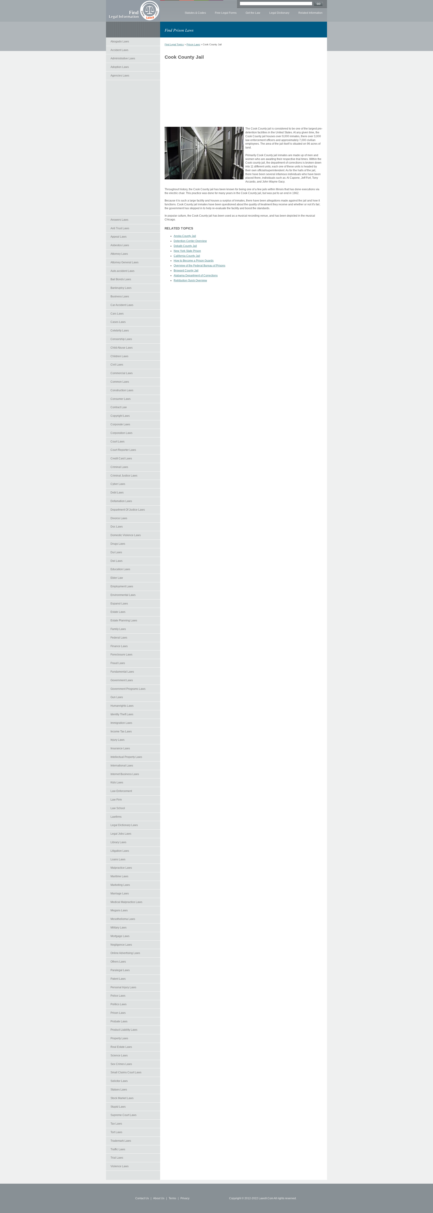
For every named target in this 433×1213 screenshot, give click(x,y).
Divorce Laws (119, 518)
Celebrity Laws (120, 330)
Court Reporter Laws (123, 449)
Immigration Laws (121, 723)
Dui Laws (116, 552)
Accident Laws (119, 50)
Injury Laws (117, 739)
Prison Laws (118, 1012)
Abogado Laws (120, 41)
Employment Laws (122, 586)
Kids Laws (117, 782)
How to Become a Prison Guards (194, 260)
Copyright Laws (120, 415)
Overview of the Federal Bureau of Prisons (199, 265)
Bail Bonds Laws (121, 279)
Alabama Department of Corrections (196, 275)
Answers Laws (119, 219)
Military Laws (119, 927)
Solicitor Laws (119, 1081)
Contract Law (119, 407)
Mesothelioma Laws (123, 919)
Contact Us (142, 1198)
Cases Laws (118, 322)
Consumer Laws (121, 398)
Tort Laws (116, 1132)
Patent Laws (118, 978)
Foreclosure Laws (121, 654)
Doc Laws (117, 526)
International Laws (122, 765)
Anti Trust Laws (120, 228)
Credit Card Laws (121, 458)
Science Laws (119, 1055)
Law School (118, 808)
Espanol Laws (119, 603)
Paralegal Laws (120, 970)
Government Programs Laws (128, 688)
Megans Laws (119, 910)
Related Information (310, 12)
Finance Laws (119, 646)
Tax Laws (116, 1123)
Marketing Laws (120, 885)
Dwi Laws (116, 561)
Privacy (184, 1198)
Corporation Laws (121, 433)
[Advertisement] (133, 147)
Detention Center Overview (190, 241)
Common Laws (120, 381)
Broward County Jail (186, 270)
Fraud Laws (118, 663)
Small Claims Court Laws (126, 1072)
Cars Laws (117, 313)
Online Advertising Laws (125, 953)
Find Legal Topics (174, 44)
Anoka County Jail (185, 236)
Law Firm (116, 799)
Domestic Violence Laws (126, 535)
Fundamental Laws (122, 671)
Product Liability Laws (124, 1029)
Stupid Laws (118, 1106)
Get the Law (253, 12)
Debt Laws (117, 492)
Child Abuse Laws (122, 347)
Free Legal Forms (226, 12)
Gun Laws (117, 697)
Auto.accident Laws (122, 271)
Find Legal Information (133, 10)
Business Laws (120, 296)
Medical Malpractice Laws (126, 902)
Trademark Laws (121, 1140)
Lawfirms (116, 816)
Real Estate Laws (121, 1047)
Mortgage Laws (120, 936)
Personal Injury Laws (123, 987)
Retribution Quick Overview (190, 280)
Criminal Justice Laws (124, 475)
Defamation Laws (121, 501)
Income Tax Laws (121, 731)
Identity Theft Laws (122, 714)
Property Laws (119, 1038)
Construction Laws (122, 390)
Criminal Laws (119, 467)
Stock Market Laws (122, 1098)
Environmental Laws (123, 595)
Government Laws (122, 680)
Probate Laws (119, 1021)
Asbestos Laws (120, 245)
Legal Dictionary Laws (124, 825)
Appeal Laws (119, 236)
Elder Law (117, 577)
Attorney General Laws (124, 262)
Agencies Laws (120, 75)
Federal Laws (119, 637)
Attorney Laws (119, 253)
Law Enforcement (121, 791)
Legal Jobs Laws (121, 833)
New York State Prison (187, 250)
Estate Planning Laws (124, 620)
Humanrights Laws (122, 705)
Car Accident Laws (122, 305)
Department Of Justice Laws (128, 509)
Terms (172, 1198)
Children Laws (119, 356)
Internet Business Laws (125, 774)
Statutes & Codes (195, 12)
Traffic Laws (118, 1149)
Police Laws (118, 995)
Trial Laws (117, 1157)
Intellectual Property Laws (126, 757)
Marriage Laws (120, 893)
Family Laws (118, 629)
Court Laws (117, 441)
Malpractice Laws (121, 867)
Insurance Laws (120, 748)
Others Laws (118, 961)
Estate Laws (118, 611)
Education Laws (120, 569)
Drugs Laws (118, 543)
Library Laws (118, 842)
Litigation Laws (120, 850)
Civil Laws (117, 364)
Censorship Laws (121, 339)
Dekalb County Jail (185, 246)
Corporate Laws (120, 424)
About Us (158, 1198)
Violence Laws (120, 1166)
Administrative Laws (123, 58)
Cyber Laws (118, 484)
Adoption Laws (120, 67)
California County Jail (187, 255)
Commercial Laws (122, 373)
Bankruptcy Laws (121, 287)
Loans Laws (118, 859)
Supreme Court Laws (123, 1115)
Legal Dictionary (279, 12)
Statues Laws (119, 1089)
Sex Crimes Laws (121, 1064)
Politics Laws (119, 1004)
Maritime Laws (119, 876)
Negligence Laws (121, 944)
